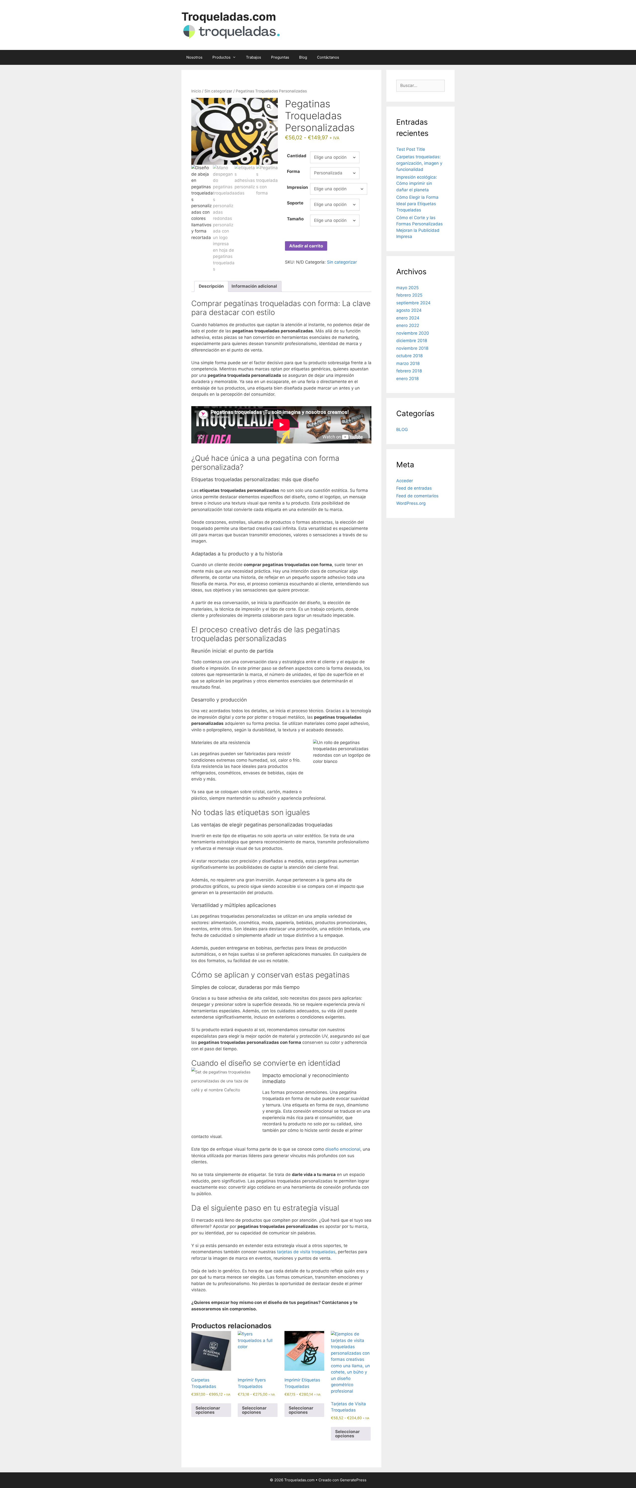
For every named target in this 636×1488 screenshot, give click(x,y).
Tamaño (295, 218)
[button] (269, 106)
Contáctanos (328, 57)
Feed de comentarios (417, 495)
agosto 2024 (409, 310)
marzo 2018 (408, 363)
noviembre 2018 (412, 348)
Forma (293, 171)
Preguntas (280, 57)
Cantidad (296, 155)
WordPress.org (411, 503)
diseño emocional (342, 1149)
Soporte (295, 202)
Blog (303, 57)
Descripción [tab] (211, 286)
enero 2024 (407, 317)
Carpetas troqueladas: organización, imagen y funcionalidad (419, 163)
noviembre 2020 (412, 333)
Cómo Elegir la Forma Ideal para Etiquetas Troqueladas (417, 203)
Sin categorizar (218, 91)
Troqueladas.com (228, 16)
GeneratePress (353, 1480)
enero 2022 (407, 325)
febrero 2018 (409, 370)
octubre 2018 (409, 355)
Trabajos (253, 57)
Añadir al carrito (306, 245)
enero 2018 (407, 378)
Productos (221, 57)
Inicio (196, 91)
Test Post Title (410, 149)
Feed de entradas (414, 488)
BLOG (402, 429)
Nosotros (194, 57)
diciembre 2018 (411, 340)
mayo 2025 (407, 287)
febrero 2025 (409, 295)
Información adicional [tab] (254, 286)
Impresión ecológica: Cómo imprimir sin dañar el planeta (416, 183)
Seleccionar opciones (208, 1410)
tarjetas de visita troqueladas (306, 1251)
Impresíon (297, 187)
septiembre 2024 (413, 302)
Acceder (404, 480)
